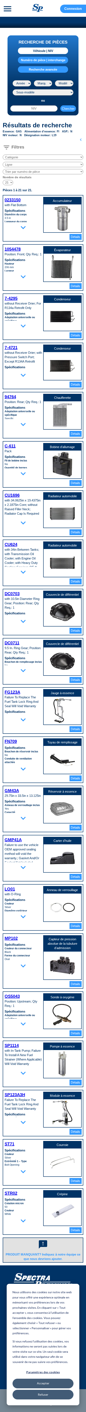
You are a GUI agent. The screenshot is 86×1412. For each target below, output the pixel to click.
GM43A (12, 790)
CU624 (11, 544)
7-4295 (11, 298)
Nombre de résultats (17, 177)
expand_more (23, 227)
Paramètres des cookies (43, 1372)
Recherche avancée (43, 69)
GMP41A (13, 839)
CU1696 (12, 495)
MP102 (11, 938)
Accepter (43, 1383)
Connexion (73, 8)
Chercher (68, 108)
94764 (10, 396)
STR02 (11, 1193)
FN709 (11, 741)
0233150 (13, 200)
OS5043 (12, 996)
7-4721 (11, 347)
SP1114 (12, 1045)
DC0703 (12, 593)
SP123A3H (15, 1094)
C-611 (10, 446)
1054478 (13, 249)
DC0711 (12, 643)
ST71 (9, 1144)
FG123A (12, 692)
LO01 (10, 889)
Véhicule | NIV (43, 51)
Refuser (43, 1394)
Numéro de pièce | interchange (43, 60)
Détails (75, 237)
